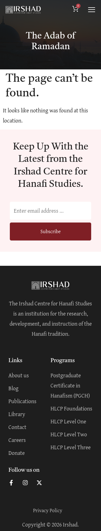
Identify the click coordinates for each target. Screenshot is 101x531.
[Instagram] (25, 482)
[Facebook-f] (11, 482)
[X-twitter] (39, 482)
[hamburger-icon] (91, 9)
